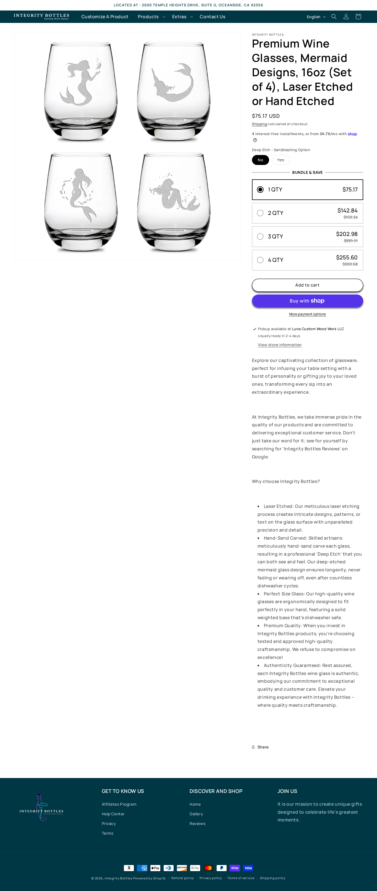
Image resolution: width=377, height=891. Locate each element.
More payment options (307, 314)
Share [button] (263, 747)
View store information (280, 344)
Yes (283, 161)
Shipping (259, 124)
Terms (107, 833)
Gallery (196, 813)
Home (195, 804)
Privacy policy (211, 878)
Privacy (109, 823)
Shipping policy (273, 878)
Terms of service (240, 878)
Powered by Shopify (149, 878)
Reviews (197, 823)
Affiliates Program (119, 804)
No (260, 159)
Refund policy (182, 878)
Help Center (113, 813)
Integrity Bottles (118, 878)
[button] (150, 16)
